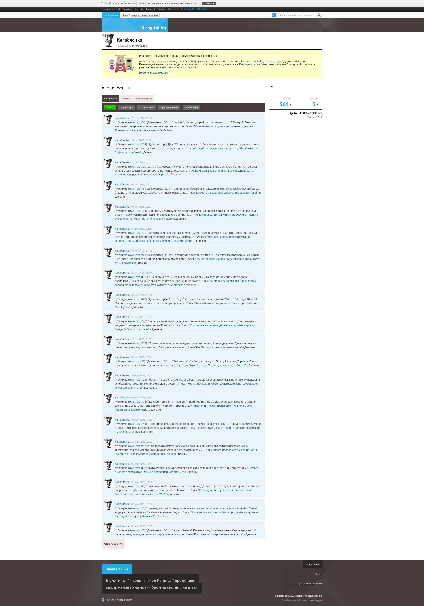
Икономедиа (315, 600)
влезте (161, 67)
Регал (180, 9)
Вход (125, 15)
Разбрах (209, 3)
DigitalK (190, 9)
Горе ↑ (318, 574)
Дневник (138, 9)
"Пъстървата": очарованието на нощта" (218, 534)
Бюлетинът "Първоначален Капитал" (140, 580)
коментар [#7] (136, 255)
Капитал (127, 9)
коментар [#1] (136, 468)
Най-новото (110, 98)
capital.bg (259, 61)
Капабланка (122, 118)
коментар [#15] (137, 343)
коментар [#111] (138, 277)
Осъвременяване (128, 87)
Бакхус (161, 9)
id (119, 9)
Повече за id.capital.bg (153, 72)
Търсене (319, 15)
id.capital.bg (135, 27)
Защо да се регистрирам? (145, 15)
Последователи (143, 98)
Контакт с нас (312, 564)
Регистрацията (248, 64)
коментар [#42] (137, 299)
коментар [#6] (136, 188)
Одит (171, 9)
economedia (109, 9)
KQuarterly (202, 9)
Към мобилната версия (119, 599)
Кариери (150, 9)
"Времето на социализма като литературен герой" (227, 192)
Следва (125, 98)
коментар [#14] (137, 144)
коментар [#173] (138, 446)
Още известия (113, 543)
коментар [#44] (137, 423)
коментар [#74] (137, 401)
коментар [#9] (136, 361)
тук (194, 3)
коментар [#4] (136, 122)
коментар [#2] (136, 166)
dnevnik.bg (272, 61)
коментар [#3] (136, 232)
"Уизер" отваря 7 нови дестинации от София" (217, 365)
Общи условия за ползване (307, 583)
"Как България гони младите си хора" (218, 347)
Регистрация (111, 15)
